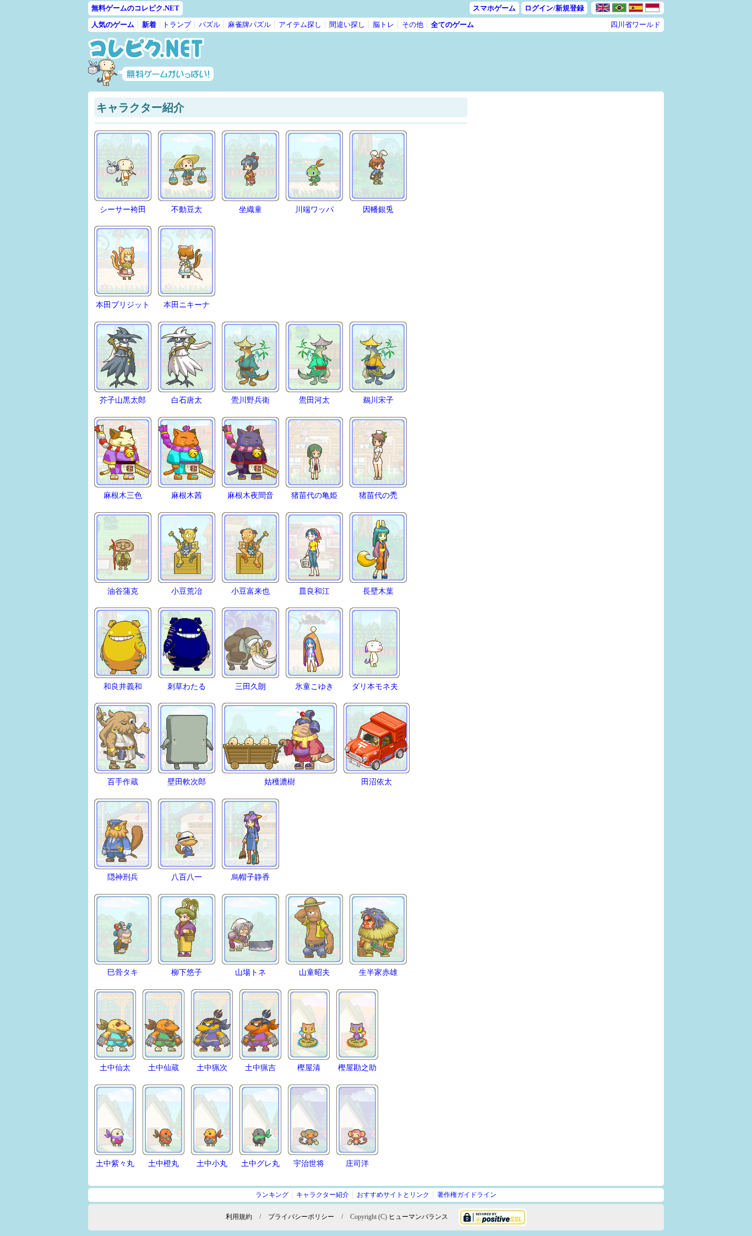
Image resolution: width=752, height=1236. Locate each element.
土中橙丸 (163, 1163)
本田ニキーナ (187, 305)
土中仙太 (115, 1068)
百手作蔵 (122, 782)
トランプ (176, 24)
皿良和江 (314, 591)
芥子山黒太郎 (123, 400)
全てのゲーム (452, 24)
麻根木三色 (122, 495)
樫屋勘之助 (357, 1068)
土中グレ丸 (260, 1163)
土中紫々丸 (115, 1163)
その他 (412, 24)
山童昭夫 (314, 972)
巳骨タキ (122, 972)
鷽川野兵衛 (250, 400)
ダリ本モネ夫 (375, 686)
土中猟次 (212, 1068)
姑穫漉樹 (279, 782)
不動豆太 (186, 209)
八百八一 (186, 877)
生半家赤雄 (378, 972)
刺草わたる (186, 686)
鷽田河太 (314, 400)
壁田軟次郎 (186, 782)
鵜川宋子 (378, 400)
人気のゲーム (112, 24)
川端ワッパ (314, 209)
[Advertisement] (449, 62)
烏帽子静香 (250, 877)
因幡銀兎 (378, 209)
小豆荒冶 (186, 591)
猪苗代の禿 (378, 495)
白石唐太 (186, 400)
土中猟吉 (260, 1068)
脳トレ (383, 24)
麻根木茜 (186, 495)
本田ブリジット (123, 305)
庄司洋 (357, 1163)
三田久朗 (250, 686)
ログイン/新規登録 (554, 8)
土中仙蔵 (163, 1068)
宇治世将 (308, 1163)
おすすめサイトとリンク (393, 1195)
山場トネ (250, 972)
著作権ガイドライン (467, 1195)
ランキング (271, 1195)
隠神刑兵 (122, 877)
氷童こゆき (314, 686)
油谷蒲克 (122, 591)
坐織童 (250, 209)
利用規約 (239, 1217)
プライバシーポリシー (301, 1217)
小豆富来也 (250, 591)
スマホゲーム (494, 8)
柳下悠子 (186, 972)
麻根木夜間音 (250, 495)
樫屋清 (308, 1068)
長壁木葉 (378, 591)
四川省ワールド (636, 24)
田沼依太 (376, 782)
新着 (149, 24)
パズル (209, 24)
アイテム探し (300, 24)
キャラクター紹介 (322, 1195)
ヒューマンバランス (418, 1217)
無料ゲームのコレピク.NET (135, 8)
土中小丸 (212, 1163)
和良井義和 (122, 686)
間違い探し (347, 24)
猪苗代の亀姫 (314, 495)
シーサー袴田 (123, 209)
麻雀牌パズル (249, 24)
